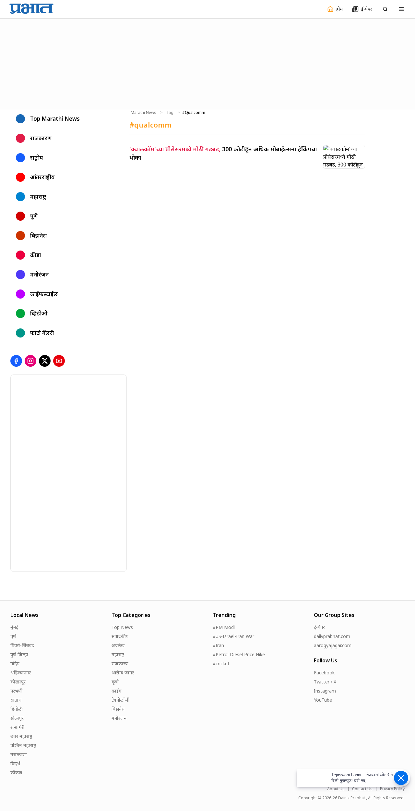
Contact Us (362, 789)
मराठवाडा (18, 754)
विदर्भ (15, 763)
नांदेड (14, 663)
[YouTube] (59, 361)
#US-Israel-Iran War (233, 636)
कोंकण (16, 772)
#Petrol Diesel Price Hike (239, 654)
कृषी (115, 682)
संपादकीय (120, 636)
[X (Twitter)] (45, 361)
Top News (122, 627)
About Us (336, 789)
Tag (169, 112)
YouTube (323, 700)
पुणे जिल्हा (19, 654)
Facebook (324, 673)
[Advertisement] (207, 63)
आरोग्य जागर (123, 673)
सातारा (16, 700)
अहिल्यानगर (20, 673)
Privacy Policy (392, 789)
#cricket (221, 663)
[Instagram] (30, 361)
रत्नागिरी (17, 727)
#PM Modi (224, 627)
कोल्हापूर (18, 682)
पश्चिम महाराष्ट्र (23, 745)
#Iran (218, 645)
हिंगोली (16, 709)
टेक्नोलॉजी (121, 700)
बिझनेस (118, 709)
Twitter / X (325, 682)
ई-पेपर (319, 627)
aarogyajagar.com (332, 645)
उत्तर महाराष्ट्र (21, 736)
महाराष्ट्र (118, 654)
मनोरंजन (119, 718)
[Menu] (401, 9)
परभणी (16, 691)
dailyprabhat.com (332, 636)
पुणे (13, 636)
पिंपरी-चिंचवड (22, 645)
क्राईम (117, 691)
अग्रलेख (118, 645)
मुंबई (14, 627)
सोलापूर (17, 718)
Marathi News (143, 112)
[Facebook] (16, 361)
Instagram (325, 691)
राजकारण (120, 663)
